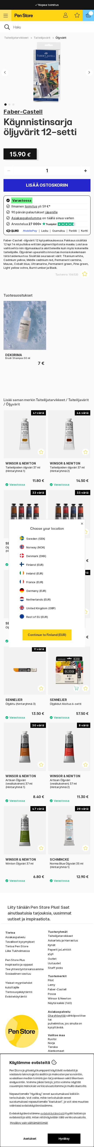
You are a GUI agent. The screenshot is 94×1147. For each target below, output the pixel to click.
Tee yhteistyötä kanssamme (24, 969)
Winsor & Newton (59, 998)
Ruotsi (52, 1039)
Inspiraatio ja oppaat (19, 964)
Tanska (53, 1047)
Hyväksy (64, 1138)
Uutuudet (54, 963)
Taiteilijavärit (42, 37)
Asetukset (29, 1138)
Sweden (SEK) (35, 538)
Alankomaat (56, 1050)
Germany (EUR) (36, 591)
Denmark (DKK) (36, 556)
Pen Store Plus (15, 960)
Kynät (52, 945)
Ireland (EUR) (34, 573)
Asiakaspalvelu (15, 937)
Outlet (52, 958)
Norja (51, 1043)
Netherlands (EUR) (38, 599)
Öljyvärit (61, 37)
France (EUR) (34, 582)
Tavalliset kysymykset (20, 941)
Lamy (51, 984)
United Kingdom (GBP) (41, 608)
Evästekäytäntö (16, 996)
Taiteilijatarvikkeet (16, 37)
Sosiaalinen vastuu (18, 973)
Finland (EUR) (35, 564)
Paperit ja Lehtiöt (59, 949)
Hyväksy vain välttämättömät (29, 1122)
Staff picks (55, 967)
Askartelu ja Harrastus (63, 940)
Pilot (51, 980)
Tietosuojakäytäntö (18, 992)
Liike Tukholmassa (17, 951)
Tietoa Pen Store (16, 946)
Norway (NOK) (35, 547)
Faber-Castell (23, 111)
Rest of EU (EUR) (37, 617)
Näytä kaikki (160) (60, 1003)
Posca (52, 994)
